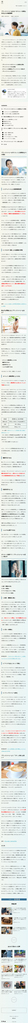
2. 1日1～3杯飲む (7, 134)
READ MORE (14, 999)
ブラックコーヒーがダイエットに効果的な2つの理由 (13, 109)
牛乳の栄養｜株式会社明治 (10, 841)
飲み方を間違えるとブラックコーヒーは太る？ (12, 116)
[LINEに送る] (19, 899)
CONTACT (14, 1010)
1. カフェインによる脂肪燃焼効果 (11, 111)
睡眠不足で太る (7, 121)
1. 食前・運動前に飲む (9, 132)
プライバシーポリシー (14, 1016)
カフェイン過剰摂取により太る (10, 119)
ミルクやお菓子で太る (8, 125)
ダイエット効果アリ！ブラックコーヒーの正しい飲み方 (14, 129)
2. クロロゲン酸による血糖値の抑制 (11, 113)
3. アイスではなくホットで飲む (10, 136)
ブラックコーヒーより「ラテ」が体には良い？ (12, 141)
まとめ (4, 144)
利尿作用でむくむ (7, 123)
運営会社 (14, 1018)
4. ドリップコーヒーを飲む (9, 138)
